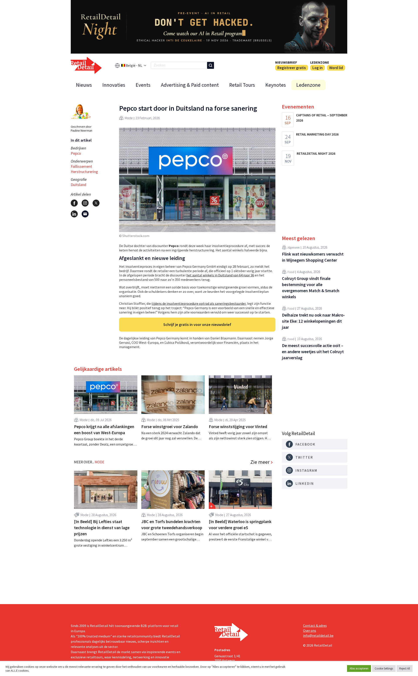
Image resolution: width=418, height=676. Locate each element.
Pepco (76, 153)
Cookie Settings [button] (384, 668)
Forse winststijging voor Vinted (238, 426)
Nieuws (84, 84)
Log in (317, 67)
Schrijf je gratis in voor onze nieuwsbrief (197, 324)
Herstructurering (84, 171)
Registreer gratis (291, 67)
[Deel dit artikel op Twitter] (96, 203)
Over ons (309, 630)
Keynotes (275, 84)
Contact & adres (315, 625)
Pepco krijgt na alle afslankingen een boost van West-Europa (104, 429)
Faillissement (81, 166)
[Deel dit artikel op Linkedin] (74, 213)
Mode (129, 118)
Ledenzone (319, 62)
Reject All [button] (404, 668)
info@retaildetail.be (318, 635)
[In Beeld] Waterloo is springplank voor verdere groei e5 (240, 524)
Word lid (336, 67)
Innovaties (113, 84)
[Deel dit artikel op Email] (85, 213)
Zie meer (260, 462)
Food (291, 272)
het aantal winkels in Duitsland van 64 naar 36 (220, 275)
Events (143, 84)
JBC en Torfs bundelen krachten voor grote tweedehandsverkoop (171, 524)
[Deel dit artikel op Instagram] (85, 203)
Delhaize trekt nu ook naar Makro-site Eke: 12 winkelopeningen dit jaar (313, 321)
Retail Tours (242, 84)
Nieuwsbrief (286, 62)
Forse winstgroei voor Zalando (169, 426)
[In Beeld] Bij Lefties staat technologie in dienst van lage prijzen (102, 527)
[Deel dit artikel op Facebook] (74, 203)
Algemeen (294, 247)
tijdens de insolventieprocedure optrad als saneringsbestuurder (199, 303)
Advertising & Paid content (190, 84)
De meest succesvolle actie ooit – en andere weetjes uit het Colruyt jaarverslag (313, 351)
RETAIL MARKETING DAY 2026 (317, 134)
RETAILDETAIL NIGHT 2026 (316, 153)
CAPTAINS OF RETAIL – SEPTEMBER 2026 (321, 117)
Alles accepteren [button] (359, 668)
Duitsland (78, 184)
